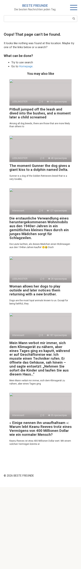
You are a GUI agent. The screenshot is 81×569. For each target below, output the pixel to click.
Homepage (26, 66)
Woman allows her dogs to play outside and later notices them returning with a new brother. (34, 290)
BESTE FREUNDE (35, 6)
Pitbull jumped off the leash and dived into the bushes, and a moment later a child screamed (40, 113)
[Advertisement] (40, 527)
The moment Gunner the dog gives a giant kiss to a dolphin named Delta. (39, 167)
